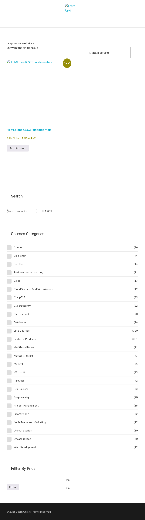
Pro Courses (21, 388)
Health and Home (24, 347)
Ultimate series (23, 430)
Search (47, 211)
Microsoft (19, 372)
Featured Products (25, 338)
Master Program (23, 355)
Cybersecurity (22, 305)
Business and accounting (28, 272)
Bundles (18, 264)
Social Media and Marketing (30, 422)
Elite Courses (22, 330)
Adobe (18, 247)
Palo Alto (19, 380)
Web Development (25, 447)
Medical (18, 363)
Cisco (17, 280)
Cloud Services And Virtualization (33, 289)
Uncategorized (22, 438)
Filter (12, 487)
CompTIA (19, 297)
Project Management (26, 405)
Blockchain (20, 255)
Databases (20, 322)
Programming (21, 397)
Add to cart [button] (18, 148)
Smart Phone (21, 413)
